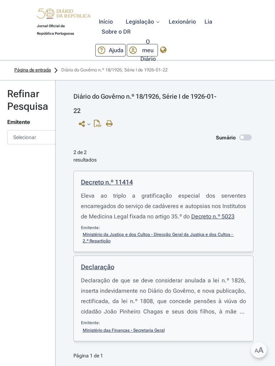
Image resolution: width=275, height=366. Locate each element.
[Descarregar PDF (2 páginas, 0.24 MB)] (99, 125)
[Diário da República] (64, 15)
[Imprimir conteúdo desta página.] (111, 124)
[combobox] (27, 137)
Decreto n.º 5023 (213, 216)
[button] (64, 15)
